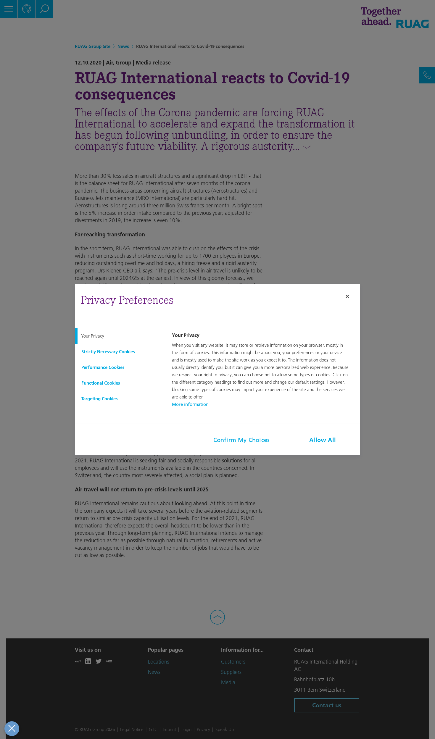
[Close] (347, 296)
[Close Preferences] (11, 728)
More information (190, 404)
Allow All (322, 439)
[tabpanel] (265, 370)
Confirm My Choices (241, 439)
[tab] (118, 336)
